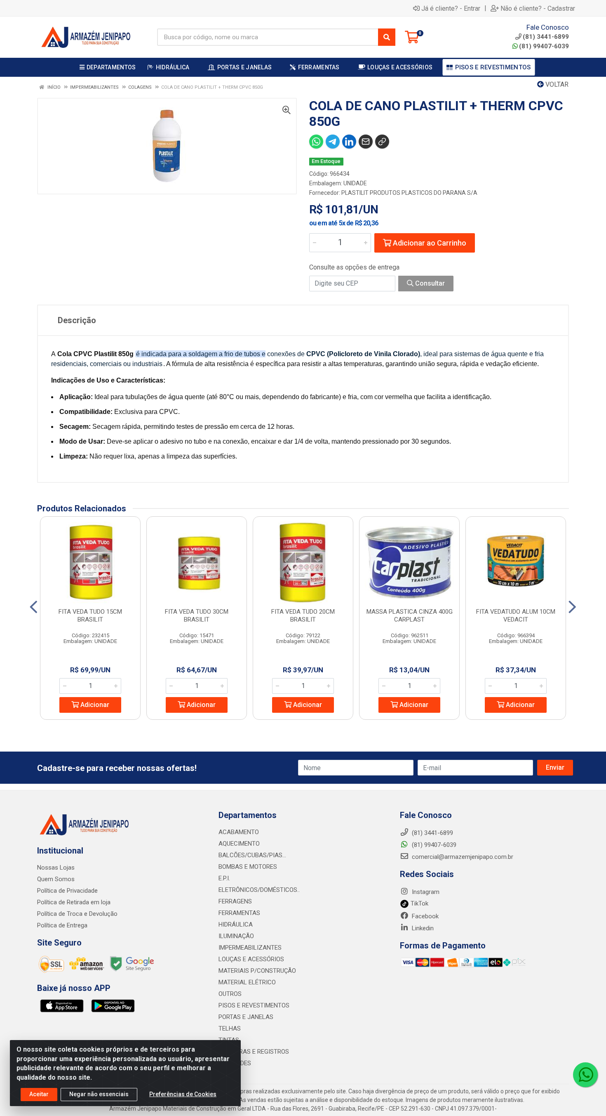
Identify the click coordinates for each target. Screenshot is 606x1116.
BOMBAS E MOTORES (247, 866)
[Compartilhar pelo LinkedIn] (349, 142)
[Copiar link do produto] (382, 142)
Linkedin (422, 928)
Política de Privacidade (67, 890)
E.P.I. (224, 878)
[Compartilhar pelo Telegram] (333, 142)
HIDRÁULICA (235, 924)
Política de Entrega (62, 925)
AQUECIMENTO (239, 843)
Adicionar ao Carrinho (428, 243)
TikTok (418, 903)
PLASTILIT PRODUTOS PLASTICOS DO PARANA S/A (409, 192)
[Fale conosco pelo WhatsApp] (585, 1074)
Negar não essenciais (99, 1094)
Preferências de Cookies (182, 1094)
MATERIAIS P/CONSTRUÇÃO (257, 970)
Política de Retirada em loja (73, 902)
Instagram (424, 892)
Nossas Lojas (56, 867)
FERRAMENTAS (239, 913)
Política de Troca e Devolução (77, 913)
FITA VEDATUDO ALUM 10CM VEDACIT (515, 615)
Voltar (556, 84)
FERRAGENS (235, 901)
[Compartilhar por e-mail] (366, 142)
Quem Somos (56, 879)
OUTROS (230, 994)
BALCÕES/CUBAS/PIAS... (252, 855)
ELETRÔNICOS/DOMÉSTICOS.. (259, 890)
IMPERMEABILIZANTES (250, 947)
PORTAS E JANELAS (245, 1017)
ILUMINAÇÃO (236, 936)
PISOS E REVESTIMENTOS (253, 1005)
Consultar (429, 283)
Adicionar (94, 705)
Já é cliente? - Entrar (450, 8)
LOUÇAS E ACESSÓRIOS (251, 959)
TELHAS (229, 1028)
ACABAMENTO (238, 832)
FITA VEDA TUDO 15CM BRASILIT (90, 615)
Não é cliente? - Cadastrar (537, 8)
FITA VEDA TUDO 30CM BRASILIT (196, 615)
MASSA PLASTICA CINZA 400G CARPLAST (409, 615)
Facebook (424, 916)
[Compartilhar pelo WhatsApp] (316, 142)
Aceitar (39, 1094)
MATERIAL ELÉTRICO (247, 982)
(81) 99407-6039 (544, 46)
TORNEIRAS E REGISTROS (253, 1051)
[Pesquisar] (386, 37)
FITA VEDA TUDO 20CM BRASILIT (303, 615)
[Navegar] (33, 607)
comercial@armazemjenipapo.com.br (461, 857)
